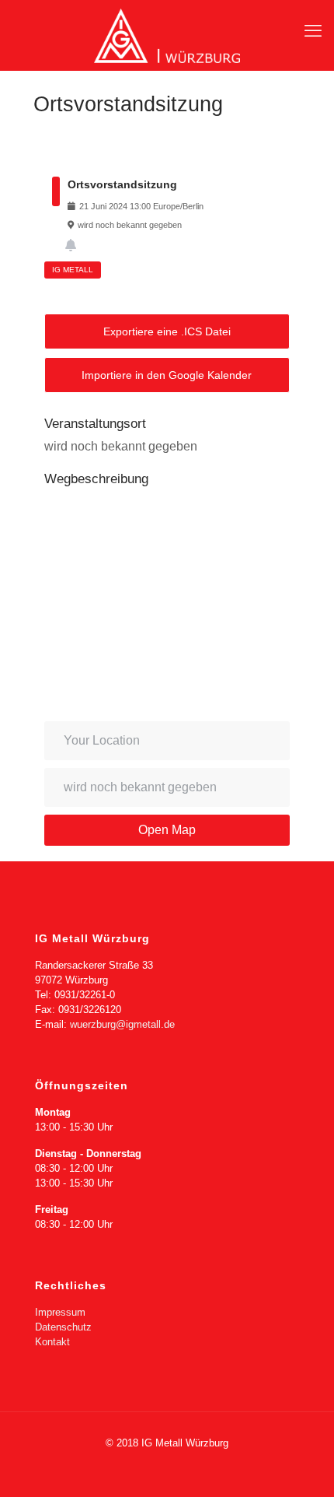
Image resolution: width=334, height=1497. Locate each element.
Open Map (167, 829)
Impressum (60, 1312)
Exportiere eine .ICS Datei (167, 331)
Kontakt (52, 1342)
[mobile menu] (313, 31)
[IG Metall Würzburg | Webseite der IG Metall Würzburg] (167, 35)
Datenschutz (63, 1327)
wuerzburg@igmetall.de (122, 1024)
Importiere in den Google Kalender (167, 375)
